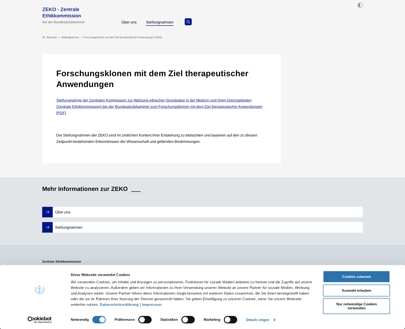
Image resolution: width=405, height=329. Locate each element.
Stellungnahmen (159, 22)
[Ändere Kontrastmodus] (360, 5)
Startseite (51, 37)
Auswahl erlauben (356, 290)
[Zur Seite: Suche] (188, 21)
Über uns (129, 22)
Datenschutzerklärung (119, 304)
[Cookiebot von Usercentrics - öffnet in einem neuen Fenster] (39, 319)
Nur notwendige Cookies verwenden (356, 306)
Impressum (152, 304)
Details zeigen (257, 320)
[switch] (145, 319)
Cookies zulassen (356, 277)
